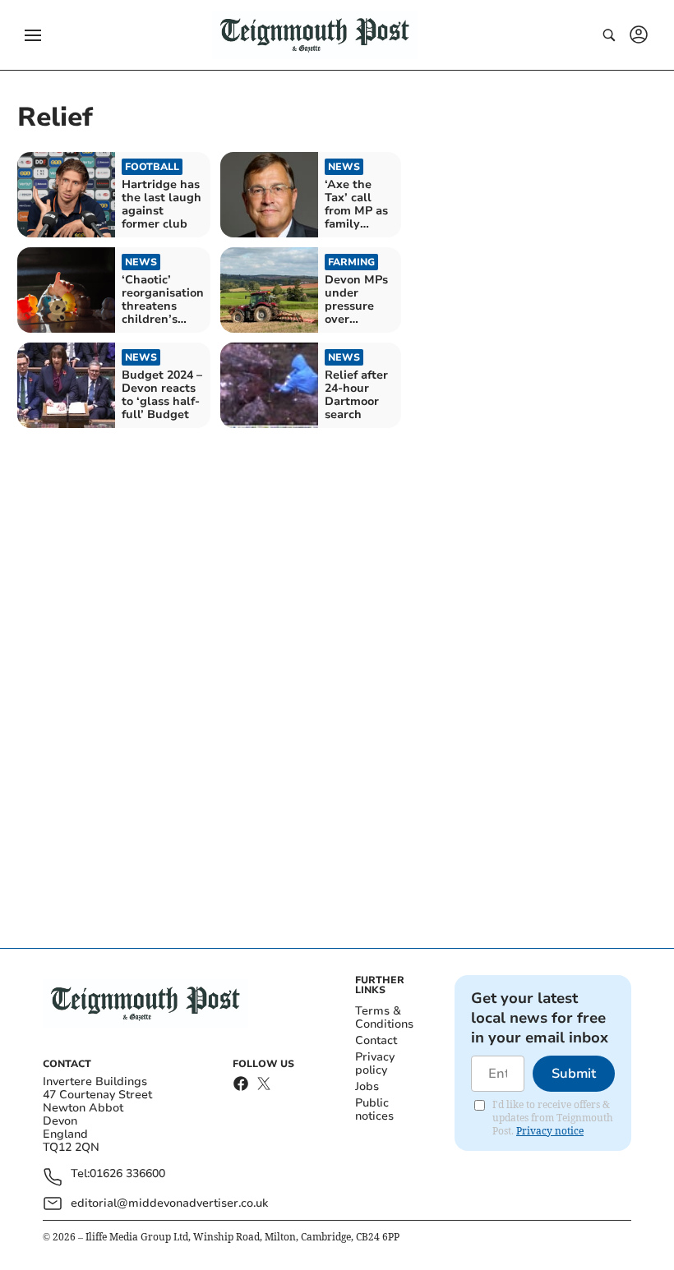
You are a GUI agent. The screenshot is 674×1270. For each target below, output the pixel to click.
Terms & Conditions (384, 1017)
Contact (376, 1040)
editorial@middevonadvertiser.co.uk (169, 1203)
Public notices (374, 1109)
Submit (574, 1074)
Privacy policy (375, 1063)
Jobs (367, 1086)
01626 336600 (127, 1174)
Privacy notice (550, 1131)
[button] (33, 35)
